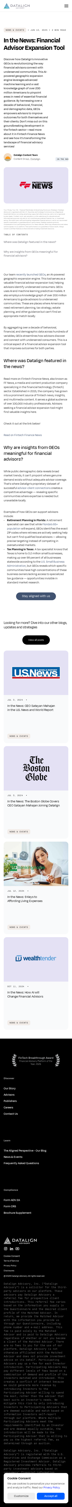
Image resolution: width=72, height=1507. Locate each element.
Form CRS (10, 1206)
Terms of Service (11, 1260)
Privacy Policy (10, 1265)
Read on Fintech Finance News (23, 435)
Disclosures (9, 1270)
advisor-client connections (34, 488)
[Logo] (17, 6)
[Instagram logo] (5, 1249)
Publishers (10, 1101)
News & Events (13, 1157)
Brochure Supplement (17, 1213)
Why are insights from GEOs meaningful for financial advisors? (31, 254)
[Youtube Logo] (17, 1249)
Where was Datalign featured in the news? (30, 242)
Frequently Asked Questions (21, 1163)
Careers (8, 1108)
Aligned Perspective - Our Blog (27, 1151)
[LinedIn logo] (11, 1249)
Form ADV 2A (12, 1200)
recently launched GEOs (31, 275)
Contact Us (11, 1114)
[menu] (66, 6)
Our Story (10, 1088)
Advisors (9, 1095)
